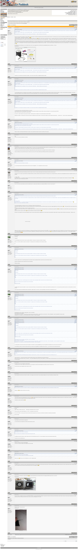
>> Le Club (10, 9)
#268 (76, 474)
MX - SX (1, 19)
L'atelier (1, 24)
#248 (76, 159)
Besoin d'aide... (2, 545)
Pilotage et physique (2, 23)
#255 (76, 292)
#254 (76, 266)
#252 (76, 235)
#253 (76, 247)
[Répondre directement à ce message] (75, 76)
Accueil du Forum (3, 6)
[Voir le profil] (9, 148)
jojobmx (74, 12)
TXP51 (9, 182)
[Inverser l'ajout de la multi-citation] (72, 76)
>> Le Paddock (22, 9)
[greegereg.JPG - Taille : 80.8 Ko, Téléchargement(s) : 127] (25, 54)
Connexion (40, 7)
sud (12, 10)
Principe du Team (2, 10)
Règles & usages (2, 11)
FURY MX (10, 65)
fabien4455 (10, 78)
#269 (76, 494)
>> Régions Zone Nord (28, 9)
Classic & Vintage (2, 21)
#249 (76, 170)
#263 (76, 418)
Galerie (69, 6)
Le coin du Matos (25, 23)
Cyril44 (9, 373)
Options (75, 26)
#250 (76, 182)
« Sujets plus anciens (67, 534)
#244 (76, 96)
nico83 (74, 14)
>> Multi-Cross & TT (16, 9)
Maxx (74, 11)
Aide (76, 6)
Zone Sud (1, 29)
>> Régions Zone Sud (34, 9)
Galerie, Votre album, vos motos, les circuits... (13, 13)
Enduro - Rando (2, 20)
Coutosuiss (10, 441)
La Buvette (1, 18)
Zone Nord (1, 28)
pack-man (10, 235)
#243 (76, 78)
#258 (76, 362)
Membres (71, 6)
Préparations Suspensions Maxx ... (68, 12)
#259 (76, 373)
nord (11, 10)
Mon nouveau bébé (70, 14)
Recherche (74, 6)
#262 (76, 407)
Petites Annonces (2, 25)
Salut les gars (71, 11)
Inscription (42, 7)
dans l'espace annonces (18, 12)
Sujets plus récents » (74, 534)
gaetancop (10, 170)
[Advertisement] (3, 32)
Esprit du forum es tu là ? (69, 13)
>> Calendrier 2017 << (2, 36)
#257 (76, 349)
